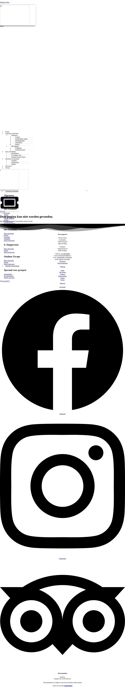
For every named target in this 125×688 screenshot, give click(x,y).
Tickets (7, 168)
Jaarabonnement (20, 150)
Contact (62, 278)
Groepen (62, 274)
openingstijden (68, 686)
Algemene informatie (11, 191)
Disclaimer (63, 261)
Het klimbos (62, 272)
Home (62, 270)
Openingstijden (62, 276)
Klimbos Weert (4, 2)
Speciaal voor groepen (12, 266)
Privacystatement (62, 263)
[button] (44, 77)
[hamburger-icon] (87, 190)
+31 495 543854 (65, 254)
